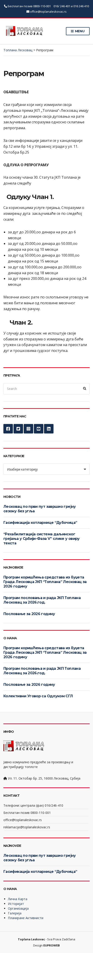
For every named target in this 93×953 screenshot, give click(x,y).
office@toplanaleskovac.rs (48, 11)
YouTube (38, 428)
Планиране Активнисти (25, 918)
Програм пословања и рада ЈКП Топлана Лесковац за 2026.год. (42, 600)
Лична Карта (17, 899)
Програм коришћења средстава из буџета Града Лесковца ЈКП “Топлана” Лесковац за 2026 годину (44, 581)
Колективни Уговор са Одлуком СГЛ (38, 696)
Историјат (16, 903)
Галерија (14, 913)
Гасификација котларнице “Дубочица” (40, 522)
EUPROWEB (51, 945)
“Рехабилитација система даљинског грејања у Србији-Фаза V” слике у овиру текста (41, 538)
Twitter (18, 428)
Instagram (28, 428)
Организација (18, 908)
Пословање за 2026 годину (29, 614)
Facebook (8, 428)
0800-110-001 (42, 6)
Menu (79, 31)
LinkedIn (48, 428)
